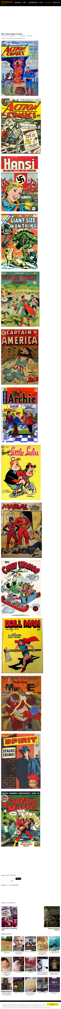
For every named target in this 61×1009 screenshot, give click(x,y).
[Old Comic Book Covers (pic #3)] (19, 211)
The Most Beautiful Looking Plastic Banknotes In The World (42, 953)
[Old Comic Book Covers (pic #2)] (21, 153)
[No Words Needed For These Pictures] (54, 950)
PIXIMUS (6, 1)
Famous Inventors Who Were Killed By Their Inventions (7, 993)
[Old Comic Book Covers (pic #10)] (21, 615)
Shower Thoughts (42, 992)
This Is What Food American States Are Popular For (30, 993)
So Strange (18, 972)
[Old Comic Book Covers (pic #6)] (19, 384)
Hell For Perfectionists (30, 951)
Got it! (52, 1004)
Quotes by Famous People (54, 929)
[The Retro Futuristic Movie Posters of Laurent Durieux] (54, 971)
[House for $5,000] (18, 991)
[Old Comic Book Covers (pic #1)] (19, 95)
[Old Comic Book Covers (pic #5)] (20, 326)
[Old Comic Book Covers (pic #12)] (21, 730)
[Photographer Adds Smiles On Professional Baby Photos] (6, 971)
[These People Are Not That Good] (6, 950)
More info (48, 1007)
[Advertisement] (30, 20)
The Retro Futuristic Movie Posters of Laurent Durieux (54, 973)
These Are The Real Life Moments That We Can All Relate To (42, 973)
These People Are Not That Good (6, 952)
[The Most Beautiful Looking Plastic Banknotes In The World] (42, 950)
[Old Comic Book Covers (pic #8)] (21, 499)
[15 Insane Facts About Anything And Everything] (18, 950)
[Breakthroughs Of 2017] (54, 991)
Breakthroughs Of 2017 (54, 993)
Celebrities (33, 2)
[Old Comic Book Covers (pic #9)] (21, 557)
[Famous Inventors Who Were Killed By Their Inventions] (6, 991)
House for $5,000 (18, 992)
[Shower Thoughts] (42, 991)
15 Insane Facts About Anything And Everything (18, 952)
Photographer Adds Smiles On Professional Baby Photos (7, 973)
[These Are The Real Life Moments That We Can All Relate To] (42, 971)
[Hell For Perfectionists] (30, 950)
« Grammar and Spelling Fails (9, 929)
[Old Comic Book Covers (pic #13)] (21, 788)
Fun (41, 2)
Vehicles (56, 2)
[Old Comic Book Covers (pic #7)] (19, 442)
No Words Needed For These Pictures (54, 952)
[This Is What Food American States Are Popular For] (30, 991)
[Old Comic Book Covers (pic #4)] (19, 268)
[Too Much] (30, 971)
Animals (18, 2)
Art (24, 2)
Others (48, 2)
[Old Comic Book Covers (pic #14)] (20, 846)
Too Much (30, 972)
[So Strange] (18, 971)
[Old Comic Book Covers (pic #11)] (22, 673)
